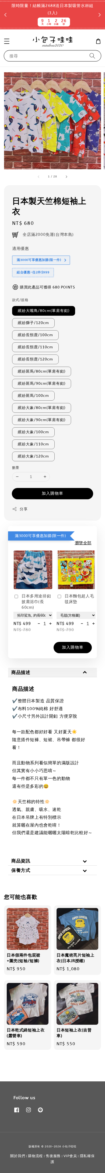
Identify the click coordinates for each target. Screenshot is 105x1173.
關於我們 (17, 1156)
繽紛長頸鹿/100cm (35, 335)
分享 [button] (23, 509)
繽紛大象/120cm (33, 456)
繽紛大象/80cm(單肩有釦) (41, 407)
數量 (15, 468)
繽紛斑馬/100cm (33, 395)
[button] (7, 41)
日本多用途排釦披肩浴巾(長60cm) (36, 602)
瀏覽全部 (83, 543)
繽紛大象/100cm (33, 432)
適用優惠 (20, 248)
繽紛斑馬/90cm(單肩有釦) (41, 383)
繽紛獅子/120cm (33, 323)
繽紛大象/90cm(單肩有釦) (41, 420)
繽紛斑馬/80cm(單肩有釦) (41, 371)
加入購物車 (52, 493)
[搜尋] (92, 55)
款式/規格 (20, 300)
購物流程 (35, 1156)
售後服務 (53, 1156)
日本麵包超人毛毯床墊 (79, 599)
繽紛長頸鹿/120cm (35, 359)
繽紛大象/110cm (33, 444)
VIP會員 (70, 1156)
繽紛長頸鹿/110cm (35, 347)
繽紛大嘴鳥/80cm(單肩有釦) (43, 310)
